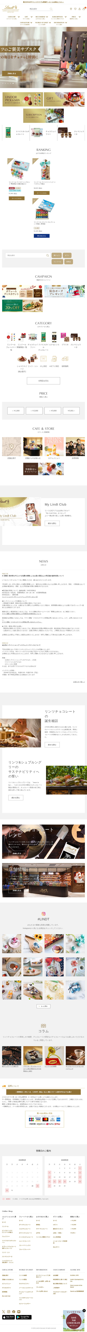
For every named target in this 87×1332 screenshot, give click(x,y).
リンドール (57, 262)
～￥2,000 (73, 1224)
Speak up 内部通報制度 (77, 1291)
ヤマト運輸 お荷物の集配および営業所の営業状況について (21, 614)
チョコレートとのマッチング (26, 1292)
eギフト (55, 1224)
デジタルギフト (6, 1287)
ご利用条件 (56, 1287)
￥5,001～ (73, 1233)
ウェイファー (6, 1236)
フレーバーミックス (25, 1245)
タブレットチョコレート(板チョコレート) (9, 1247)
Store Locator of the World (76, 1286)
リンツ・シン (6, 1252)
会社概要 (55, 1275)
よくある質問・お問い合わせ (43, 1282)
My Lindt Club (6, 1296)
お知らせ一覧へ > (79, 682)
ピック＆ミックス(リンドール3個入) (7, 1231)
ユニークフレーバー (25, 1241)
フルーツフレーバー (25, 1249)
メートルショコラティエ (26, 1287)
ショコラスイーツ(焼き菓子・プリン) (7, 1261)
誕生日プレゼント (58, 1229)
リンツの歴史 (23, 1279)
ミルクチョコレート (25, 1229)
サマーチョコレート (42, 1229)
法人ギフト (56, 1247)
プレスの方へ (40, 1287)
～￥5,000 (73, 1229)
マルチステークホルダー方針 (60, 1292)
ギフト (67, 255)
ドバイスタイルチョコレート (9, 1241)
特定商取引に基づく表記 (60, 1279)
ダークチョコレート (25, 1224)
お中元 (38, 1233)
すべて (4, 1222)
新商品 (68, 262)
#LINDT (43, 919)
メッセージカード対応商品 (60, 1242)
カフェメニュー (6, 1283)
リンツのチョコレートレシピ (26, 1298)
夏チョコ (57, 255)
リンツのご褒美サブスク (43, 1237)
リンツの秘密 (23, 1275)
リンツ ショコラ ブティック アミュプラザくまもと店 (20, 597)
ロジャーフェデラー (25, 1303)
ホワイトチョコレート (25, 1233)
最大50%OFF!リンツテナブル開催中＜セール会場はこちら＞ (43, 2)
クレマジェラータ (7, 1256)
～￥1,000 (73, 1220)
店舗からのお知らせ (8, 1279)
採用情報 (4, 1292)
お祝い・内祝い (57, 1233)
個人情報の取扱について (60, 1283)
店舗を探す (5, 1275)
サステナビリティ (24, 1283)
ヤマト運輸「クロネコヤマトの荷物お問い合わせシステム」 (22, 622)
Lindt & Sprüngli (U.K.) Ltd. (76, 1280)
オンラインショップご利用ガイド (43, 1276)
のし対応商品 (57, 1237)
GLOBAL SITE (74, 1275)
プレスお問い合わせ (42, 1291)
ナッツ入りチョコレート (26, 1237)
